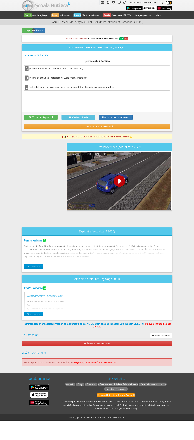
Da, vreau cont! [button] (127, 48)
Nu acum (64, 48)
